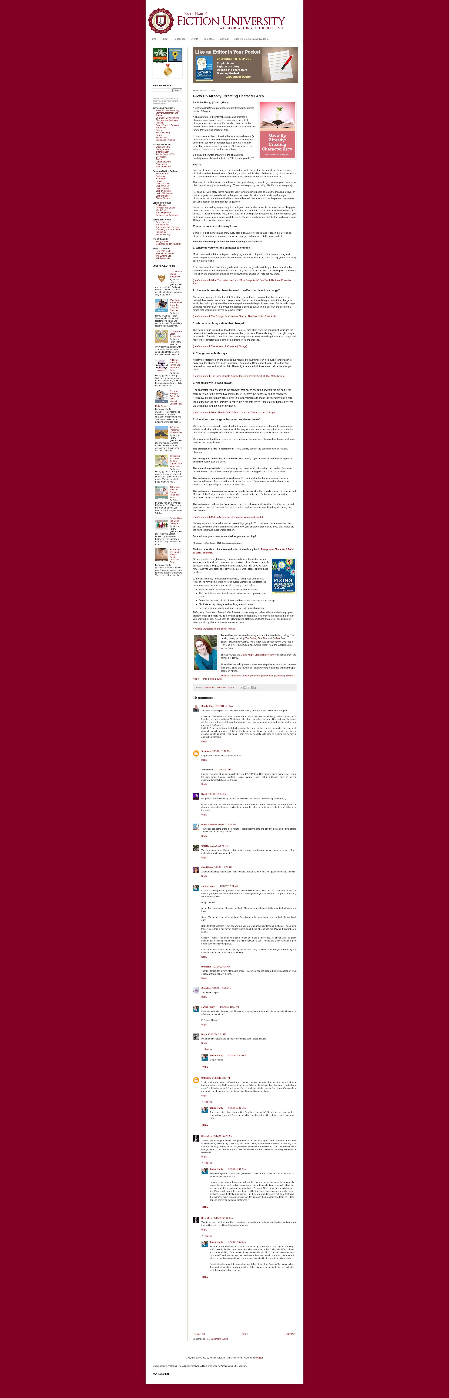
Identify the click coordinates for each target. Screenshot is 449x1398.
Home (153, 38)
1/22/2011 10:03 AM (221, 988)
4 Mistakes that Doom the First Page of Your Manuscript (176, 461)
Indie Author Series (165, 253)
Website (225, 675)
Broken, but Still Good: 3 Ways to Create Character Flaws (175, 555)
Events (194, 38)
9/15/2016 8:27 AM (237, 1169)
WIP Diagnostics (163, 258)
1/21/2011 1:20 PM (221, 751)
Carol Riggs (207, 867)
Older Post (291, 1334)
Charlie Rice (207, 706)
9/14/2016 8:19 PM (223, 1136)
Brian (204, 1034)
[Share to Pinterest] (255, 687)
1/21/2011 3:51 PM (227, 824)
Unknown (206, 1078)
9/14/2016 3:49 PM (221, 1078)
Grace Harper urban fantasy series (258, 654)
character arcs (209, 687)
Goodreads (267, 675)
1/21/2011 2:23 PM (223, 769)
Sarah (204, 794)
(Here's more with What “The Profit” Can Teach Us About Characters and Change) (235, 412)
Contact (224, 38)
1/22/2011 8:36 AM (221, 967)
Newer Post (199, 1334)
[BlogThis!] (245, 687)
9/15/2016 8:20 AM (237, 1055)
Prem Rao (206, 967)
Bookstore (209, 38)
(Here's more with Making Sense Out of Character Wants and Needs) (228, 517)
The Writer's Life (163, 256)
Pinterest (256, 675)
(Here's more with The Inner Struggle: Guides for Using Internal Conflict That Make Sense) (238, 376)
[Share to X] (248, 687)
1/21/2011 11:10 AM (224, 706)
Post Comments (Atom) (217, 1339)
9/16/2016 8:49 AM (237, 1242)
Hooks (159, 181)
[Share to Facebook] (252, 687)
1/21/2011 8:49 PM (219, 846)
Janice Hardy (208, 886)
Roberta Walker (209, 824)
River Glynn (207, 1136)
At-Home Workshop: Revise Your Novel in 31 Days (175, 365)
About (165, 38)
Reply (204, 741)
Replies (208, 1049)
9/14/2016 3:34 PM (217, 1034)
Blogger (259, 1358)
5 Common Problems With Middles (176, 430)
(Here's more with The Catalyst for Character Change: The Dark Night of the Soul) (234, 316)
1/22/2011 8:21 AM (229, 886)
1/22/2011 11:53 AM (229, 1007)
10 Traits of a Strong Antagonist (176, 274)
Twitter (246, 675)
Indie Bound (215, 678)
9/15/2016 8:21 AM (237, 1108)
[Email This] (242, 687)
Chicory (205, 846)
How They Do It (163, 251)
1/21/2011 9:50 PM (223, 867)
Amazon (279, 675)
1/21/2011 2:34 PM (217, 794)
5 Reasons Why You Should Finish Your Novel (175, 492)
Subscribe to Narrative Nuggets (251, 38)
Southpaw (206, 751)
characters (221, 687)
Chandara (206, 988)
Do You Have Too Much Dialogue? (176, 521)
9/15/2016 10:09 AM (223, 1218)
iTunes (204, 678)
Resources (179, 38)
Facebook (236, 675)
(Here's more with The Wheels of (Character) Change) (220, 346)
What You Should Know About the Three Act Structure (176, 305)
